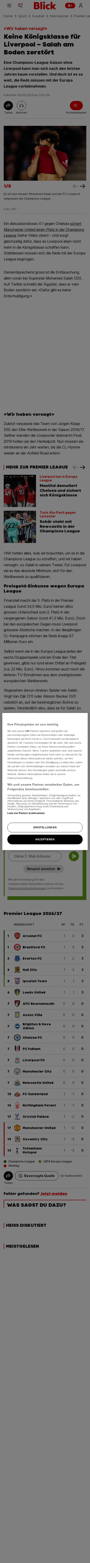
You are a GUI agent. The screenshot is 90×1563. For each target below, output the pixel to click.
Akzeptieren (44, 839)
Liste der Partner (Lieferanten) (26, 812)
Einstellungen (45, 827)
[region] (45, 781)
